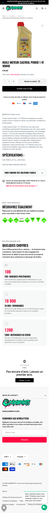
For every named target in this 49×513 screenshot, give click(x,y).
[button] (3, 8)
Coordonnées (20, 504)
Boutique (12, 16)
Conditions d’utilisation (9, 501)
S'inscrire (23, 440)
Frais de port (14, 74)
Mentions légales (8, 504)
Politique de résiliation (35, 504)
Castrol (20, 16)
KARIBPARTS (12, 483)
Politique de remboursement (12, 497)
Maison (4, 16)
